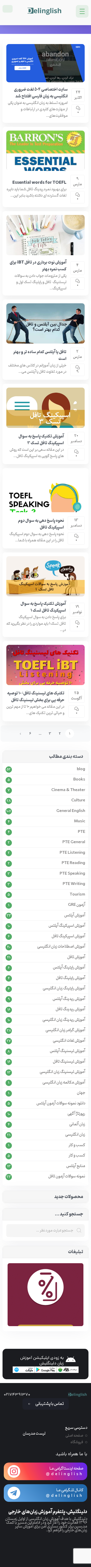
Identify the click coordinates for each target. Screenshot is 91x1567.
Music (79, 821)
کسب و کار (77, 1145)
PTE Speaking (72, 874)
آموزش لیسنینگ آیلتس (67, 1051)
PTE (81, 832)
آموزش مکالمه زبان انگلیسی (63, 1083)
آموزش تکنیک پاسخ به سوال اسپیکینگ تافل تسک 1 (43, 607)
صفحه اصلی (74, 1435)
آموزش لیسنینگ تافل (69, 1062)
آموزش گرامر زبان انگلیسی (65, 1030)
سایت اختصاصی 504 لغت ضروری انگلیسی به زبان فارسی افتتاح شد (41, 93)
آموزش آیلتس (74, 915)
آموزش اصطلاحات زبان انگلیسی (61, 947)
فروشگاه (77, 1442)
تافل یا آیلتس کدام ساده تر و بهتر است (39, 355)
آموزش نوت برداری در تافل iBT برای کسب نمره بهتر (38, 265)
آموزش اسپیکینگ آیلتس (67, 926)
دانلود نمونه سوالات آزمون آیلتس (60, 1103)
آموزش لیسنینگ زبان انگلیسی (62, 1072)
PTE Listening (72, 853)
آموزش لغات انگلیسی (69, 1041)
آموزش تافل (76, 957)
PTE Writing (74, 884)
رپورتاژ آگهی (76, 1114)
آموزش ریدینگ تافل (70, 1009)
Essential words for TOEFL (39, 183)
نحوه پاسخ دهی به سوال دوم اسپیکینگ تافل (41, 524)
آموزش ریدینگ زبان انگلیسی (63, 1020)
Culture (78, 800)
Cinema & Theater (68, 790)
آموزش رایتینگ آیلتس (69, 968)
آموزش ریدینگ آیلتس (69, 999)
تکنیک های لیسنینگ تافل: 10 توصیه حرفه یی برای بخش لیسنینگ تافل (35, 696)
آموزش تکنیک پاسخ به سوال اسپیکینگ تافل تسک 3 (41, 439)
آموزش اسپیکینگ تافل (68, 936)
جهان (81, 1093)
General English (70, 811)
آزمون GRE (76, 905)
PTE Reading (73, 863)
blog (81, 769)
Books (79, 779)
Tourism (77, 895)
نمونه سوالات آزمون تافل (66, 1176)
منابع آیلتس (75, 1166)
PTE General (73, 842)
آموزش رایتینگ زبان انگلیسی (64, 988)
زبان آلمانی (77, 1124)
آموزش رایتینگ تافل (70, 978)
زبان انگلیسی (75, 1135)
